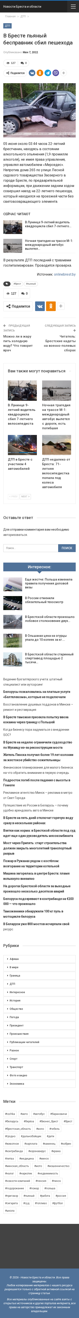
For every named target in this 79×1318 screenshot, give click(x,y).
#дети (50, 1136)
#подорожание (14, 1188)
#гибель (54, 1128)
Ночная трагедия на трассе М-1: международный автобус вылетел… (49, 244)
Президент (16, 1025)
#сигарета (11, 1203)
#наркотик (25, 1173)
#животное (12, 1143)
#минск (44, 1158)
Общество (16, 1008)
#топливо (41, 1203)
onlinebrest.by (65, 274)
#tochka (10, 1114)
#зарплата (30, 1143)
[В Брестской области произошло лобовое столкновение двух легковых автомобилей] (12, 622)
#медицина (26, 1158)
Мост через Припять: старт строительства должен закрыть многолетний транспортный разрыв (37, 848)
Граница (15, 975)
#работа (45, 1195)
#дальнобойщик (31, 1136)
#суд (26, 1203)
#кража (56, 1151)
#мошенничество (58, 1166)
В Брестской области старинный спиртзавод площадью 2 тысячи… (49, 658)
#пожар (34, 1188)
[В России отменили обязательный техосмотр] (12, 603)
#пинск (56, 1181)
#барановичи (58, 1114)
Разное (14, 1050)
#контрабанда (14, 1151)
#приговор (11, 1195)
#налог (9, 1173)
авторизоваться (15, 535)
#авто (24, 1114)
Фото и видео (18, 1075)
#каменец (49, 1143)
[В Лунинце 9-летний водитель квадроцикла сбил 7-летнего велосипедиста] (12, 227)
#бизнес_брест (49, 1121)
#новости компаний (17, 1181)
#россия (61, 1195)
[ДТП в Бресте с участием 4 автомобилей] (22, 445)
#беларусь (11, 1121)
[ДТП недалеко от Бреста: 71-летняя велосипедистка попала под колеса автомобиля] (56, 445)
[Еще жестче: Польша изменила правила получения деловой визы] (12, 584)
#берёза (29, 1121)
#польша (49, 1188)
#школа (9, 1210)
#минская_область (17, 1166)
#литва (9, 1158)
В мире (14, 967)
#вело (40, 1128)
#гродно (10, 1136)
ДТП (7, 25)
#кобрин (66, 1143)
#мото (38, 1166)
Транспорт (16, 1067)
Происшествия (19, 1033)
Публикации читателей (24, 1042)
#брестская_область (18, 1128)
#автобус (39, 1114)
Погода (14, 1017)
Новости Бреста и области (22, 6)
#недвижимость (48, 1173)
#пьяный (31, 284)
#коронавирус (37, 1151)
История (15, 1000)
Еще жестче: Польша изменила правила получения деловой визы (48, 583)
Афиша (14, 959)
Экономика (17, 1083)
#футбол (57, 1203)
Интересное (17, 992)
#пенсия (41, 1181)
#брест (17, 284)
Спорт (13, 1058)
